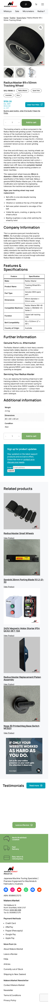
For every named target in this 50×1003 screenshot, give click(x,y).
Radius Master (22, 90)
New (18, 95)
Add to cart (31, 122)
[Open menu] (43, 4)
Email (10, 467)
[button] (40, 27)
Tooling (12, 18)
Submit (11, 471)
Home (6, 18)
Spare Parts (21, 18)
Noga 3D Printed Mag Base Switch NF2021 (21, 727)
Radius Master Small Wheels (19, 533)
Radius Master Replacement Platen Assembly (22, 678)
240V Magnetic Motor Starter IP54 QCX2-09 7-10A (22, 629)
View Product (9, 538)
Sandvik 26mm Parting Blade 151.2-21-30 (24, 581)
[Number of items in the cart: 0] (36, 4)
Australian (8, 95)
